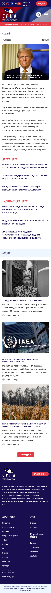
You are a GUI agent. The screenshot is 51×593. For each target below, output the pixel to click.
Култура (5, 566)
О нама (33, 523)
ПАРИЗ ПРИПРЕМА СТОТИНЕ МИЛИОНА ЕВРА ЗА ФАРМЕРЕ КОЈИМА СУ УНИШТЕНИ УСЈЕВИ (24, 425)
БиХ (3, 548)
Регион (5, 553)
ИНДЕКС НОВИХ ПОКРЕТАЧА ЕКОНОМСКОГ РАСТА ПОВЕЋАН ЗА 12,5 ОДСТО (25, 222)
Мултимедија (8, 576)
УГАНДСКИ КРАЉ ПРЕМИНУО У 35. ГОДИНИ (22, 300)
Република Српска (10, 536)
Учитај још (25, 454)
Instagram (34, 547)
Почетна (6, 523)
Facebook (34, 552)
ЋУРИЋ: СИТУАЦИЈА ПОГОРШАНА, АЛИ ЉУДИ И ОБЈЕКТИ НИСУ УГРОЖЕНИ (24, 177)
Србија (5, 544)
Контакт (33, 527)
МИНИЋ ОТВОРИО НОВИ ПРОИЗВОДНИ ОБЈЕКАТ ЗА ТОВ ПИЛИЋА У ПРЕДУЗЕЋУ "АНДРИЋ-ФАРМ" (25, 166)
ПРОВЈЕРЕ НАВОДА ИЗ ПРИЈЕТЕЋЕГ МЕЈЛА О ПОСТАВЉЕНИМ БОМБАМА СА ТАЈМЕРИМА (22, 188)
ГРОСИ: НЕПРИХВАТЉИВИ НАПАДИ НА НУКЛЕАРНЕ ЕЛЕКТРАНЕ (20, 360)
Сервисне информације (8, 571)
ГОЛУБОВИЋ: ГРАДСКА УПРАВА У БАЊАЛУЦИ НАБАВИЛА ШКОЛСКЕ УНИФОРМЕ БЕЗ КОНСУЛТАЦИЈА (23, 209)
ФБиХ (4, 540)
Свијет (5, 557)
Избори (5, 531)
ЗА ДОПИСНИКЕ (40, 474)
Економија (7, 561)
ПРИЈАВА (41, 4)
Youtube (33, 556)
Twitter (33, 543)
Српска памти (8, 527)
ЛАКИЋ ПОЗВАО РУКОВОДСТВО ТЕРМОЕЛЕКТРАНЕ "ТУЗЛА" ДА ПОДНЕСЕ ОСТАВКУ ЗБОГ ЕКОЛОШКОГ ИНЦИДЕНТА (21, 235)
